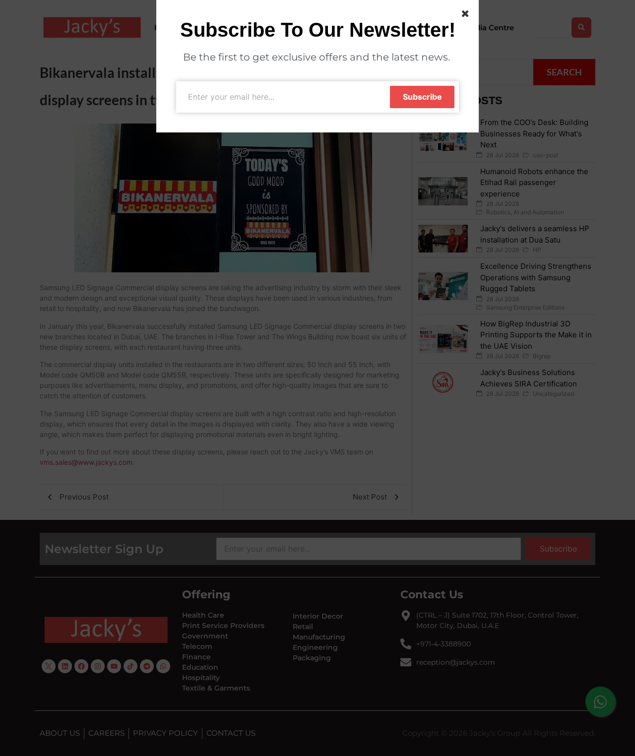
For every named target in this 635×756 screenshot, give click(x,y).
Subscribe (422, 97)
